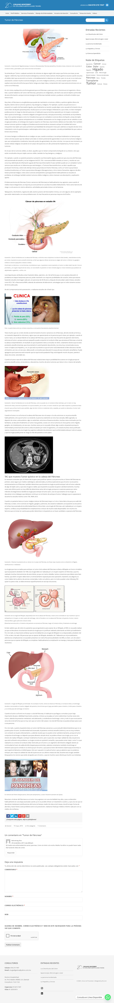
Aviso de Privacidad (87, 981)
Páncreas (90, 77)
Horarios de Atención (61, 13)
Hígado (98, 69)
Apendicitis (89, 64)
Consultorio (74, 13)
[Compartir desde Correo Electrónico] (27, 816)
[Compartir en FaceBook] (8, 816)
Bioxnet (104, 981)
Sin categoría (31, 826)
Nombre (9, 896)
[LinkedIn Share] (16, 816)
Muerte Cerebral (90, 75)
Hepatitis (88, 70)
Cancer (97, 63)
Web (6, 914)
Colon (89, 66)
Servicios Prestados (27, 13)
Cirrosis (104, 64)
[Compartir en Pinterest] (20, 816)
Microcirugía (102, 72)
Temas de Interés (85, 13)
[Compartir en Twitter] (12, 816)
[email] (107, 5)
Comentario (11, 869)
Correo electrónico (15, 905)
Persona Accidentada (103, 75)
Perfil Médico (15, 13)
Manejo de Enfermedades (44, 13)
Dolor (96, 66)
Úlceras (105, 84)
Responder (11, 853)
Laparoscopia (90, 72)
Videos (95, 13)
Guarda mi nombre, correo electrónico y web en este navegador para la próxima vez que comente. (43, 927)
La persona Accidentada (94, 44)
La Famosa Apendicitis (93, 53)
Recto (98, 78)
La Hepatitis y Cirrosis (93, 49)
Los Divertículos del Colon (94, 34)
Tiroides (103, 78)
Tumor (91, 83)
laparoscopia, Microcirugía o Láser (97, 39)
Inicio (7, 13)
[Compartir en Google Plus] (23, 816)
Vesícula (99, 84)
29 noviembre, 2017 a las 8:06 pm (22, 843)
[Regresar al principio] (108, 998)
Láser (96, 72)
